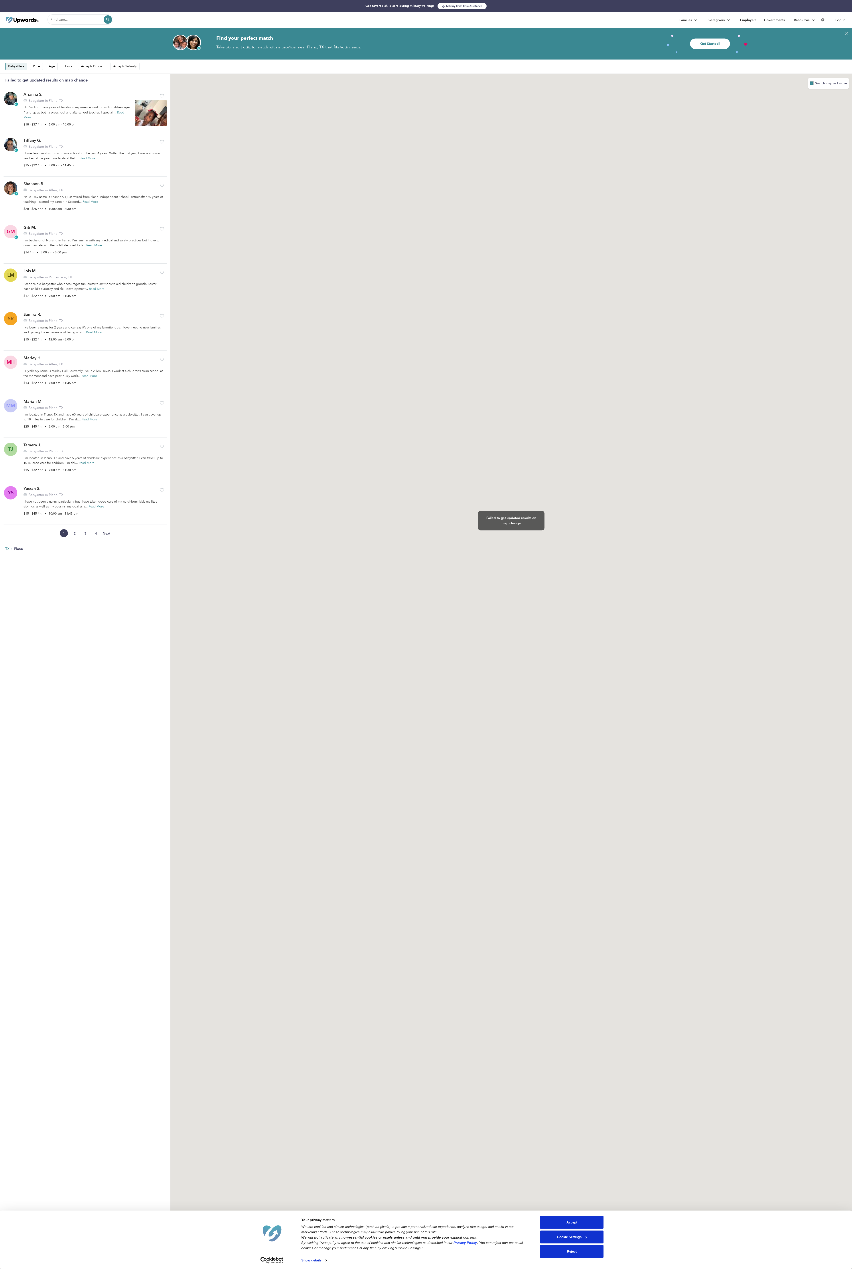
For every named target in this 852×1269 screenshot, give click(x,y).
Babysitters (16, 66)
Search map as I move (830, 83)
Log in (840, 20)
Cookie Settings (569, 1237)
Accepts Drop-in (92, 66)
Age (52, 66)
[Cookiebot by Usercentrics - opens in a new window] (271, 1260)
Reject (572, 1251)
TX (7, 549)
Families (686, 20)
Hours (68, 66)
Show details (311, 1260)
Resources (802, 20)
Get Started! (710, 43)
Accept (571, 1222)
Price (36, 66)
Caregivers (717, 20)
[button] (162, 96)
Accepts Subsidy (125, 66)
